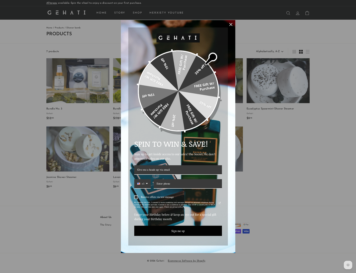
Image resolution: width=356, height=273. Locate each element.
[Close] (230, 24)
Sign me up (178, 231)
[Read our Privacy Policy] (219, 203)
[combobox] (142, 184)
